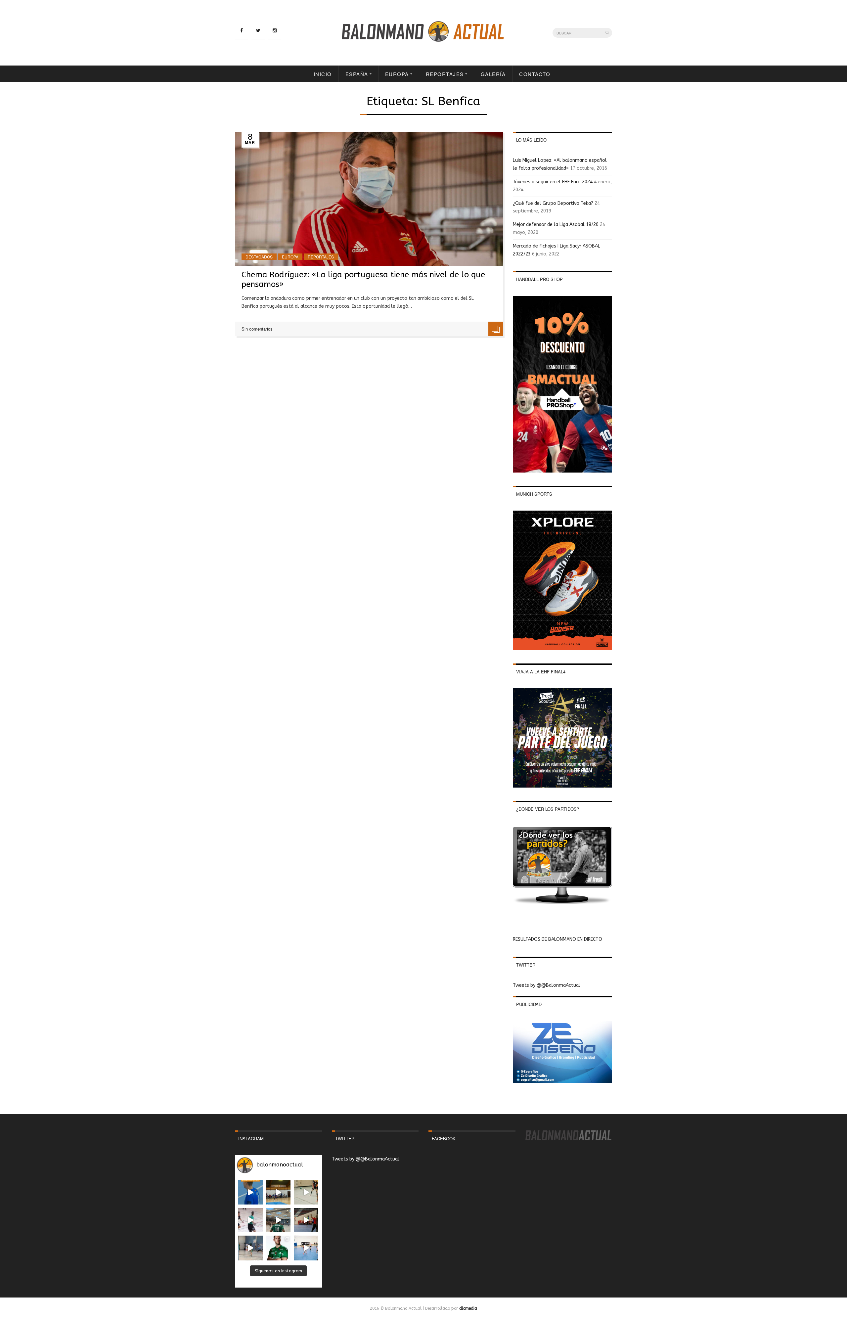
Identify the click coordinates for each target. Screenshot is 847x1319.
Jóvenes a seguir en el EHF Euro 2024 (553, 182)
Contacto (534, 73)
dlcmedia (468, 1308)
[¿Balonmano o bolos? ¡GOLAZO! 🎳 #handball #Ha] (306, 1248)
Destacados (259, 256)
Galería (493, 73)
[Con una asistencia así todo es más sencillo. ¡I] (278, 1192)
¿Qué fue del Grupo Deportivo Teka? (553, 203)
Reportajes (445, 73)
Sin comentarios (257, 329)
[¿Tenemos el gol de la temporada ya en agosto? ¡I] (250, 1192)
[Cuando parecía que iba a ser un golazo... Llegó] (306, 1192)
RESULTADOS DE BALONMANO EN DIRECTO (557, 939)
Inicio (323, 73)
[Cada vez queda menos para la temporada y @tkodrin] (306, 1220)
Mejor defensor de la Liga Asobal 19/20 (556, 224)
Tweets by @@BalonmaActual (546, 985)
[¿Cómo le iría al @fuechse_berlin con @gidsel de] (250, 1248)
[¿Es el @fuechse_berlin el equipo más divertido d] (278, 1220)
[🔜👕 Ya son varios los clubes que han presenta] (278, 1248)
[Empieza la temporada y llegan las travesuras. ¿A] (250, 1220)
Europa (397, 73)
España (356, 73)
